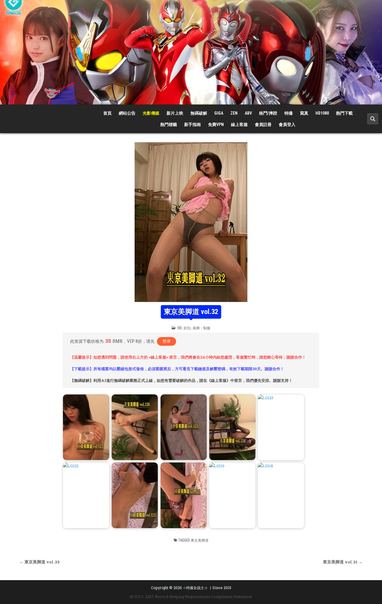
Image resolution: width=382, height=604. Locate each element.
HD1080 (322, 113)
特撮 (288, 113)
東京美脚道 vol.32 (191, 312)
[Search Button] (372, 118)
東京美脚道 (200, 539)
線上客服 (239, 124)
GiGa (218, 113)
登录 (166, 341)
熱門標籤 (168, 124)
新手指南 (192, 124)
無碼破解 (198, 113)
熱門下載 (344, 113)
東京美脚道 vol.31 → (343, 562)
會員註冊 (263, 124)
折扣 (187, 327)
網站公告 (127, 113)
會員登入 (287, 124)
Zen (234, 113)
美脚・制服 (201, 327)
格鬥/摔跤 (268, 113)
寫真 (304, 113)
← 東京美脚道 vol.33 (39, 562)
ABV (248, 113)
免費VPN (216, 124)
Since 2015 (221, 587)
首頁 (107, 113)
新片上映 (175, 113)
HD (180, 327)
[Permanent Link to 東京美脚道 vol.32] (191, 222)
